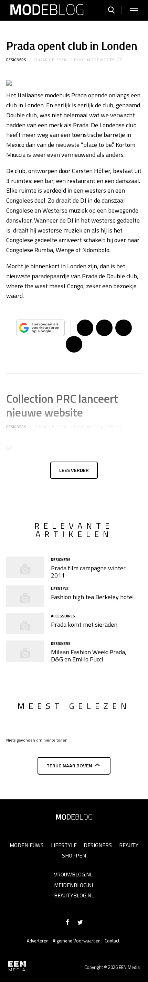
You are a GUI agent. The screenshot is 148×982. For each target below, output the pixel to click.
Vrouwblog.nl (73, 874)
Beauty (128, 845)
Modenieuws (27, 845)
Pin (123, 328)
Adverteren (38, 940)
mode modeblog (105, 60)
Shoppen (74, 855)
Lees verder (74, 470)
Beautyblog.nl (74, 895)
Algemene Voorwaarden (77, 940)
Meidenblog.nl (74, 885)
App (74, 344)
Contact (112, 940)
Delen (85, 328)
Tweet (104, 328)
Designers (16, 60)
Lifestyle (64, 845)
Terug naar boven (69, 765)
